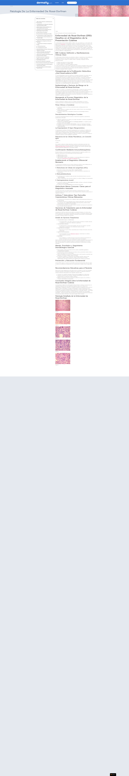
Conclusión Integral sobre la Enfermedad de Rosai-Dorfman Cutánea (44, 65)
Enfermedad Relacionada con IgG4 (62, 146)
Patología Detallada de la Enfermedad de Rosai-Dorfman (44, 67)
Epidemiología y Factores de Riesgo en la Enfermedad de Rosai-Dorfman (44, 28)
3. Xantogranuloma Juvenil (42, 47)
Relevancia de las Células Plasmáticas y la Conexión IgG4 (44, 37)
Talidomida (73, 233)
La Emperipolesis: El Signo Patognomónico (44, 35)
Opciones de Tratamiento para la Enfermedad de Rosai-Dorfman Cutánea (45, 55)
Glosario (57, 2)
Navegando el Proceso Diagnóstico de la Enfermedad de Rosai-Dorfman (44, 30)
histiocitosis (63, 44)
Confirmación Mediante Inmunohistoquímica (45, 39)
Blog (63, 2)
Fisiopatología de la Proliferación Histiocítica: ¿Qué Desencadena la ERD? (45, 25)
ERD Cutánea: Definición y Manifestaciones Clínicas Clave (44, 22)
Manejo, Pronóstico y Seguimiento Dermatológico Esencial (43, 59)
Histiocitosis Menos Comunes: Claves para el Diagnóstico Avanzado (45, 50)
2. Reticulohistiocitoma (41, 46)
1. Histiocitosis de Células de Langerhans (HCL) (44, 44)
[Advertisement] (45, 78)
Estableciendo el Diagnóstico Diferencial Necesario (44, 41)
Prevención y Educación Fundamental (43, 61)
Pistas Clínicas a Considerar (42, 32)
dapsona (77, 233)
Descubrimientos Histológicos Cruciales (44, 33)
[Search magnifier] (75, 2)
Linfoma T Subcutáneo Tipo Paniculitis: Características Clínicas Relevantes (44, 52)
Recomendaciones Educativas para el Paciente (45, 62)
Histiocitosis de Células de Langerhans (70, 158)
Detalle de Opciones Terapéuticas (43, 57)
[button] (53, 18)
